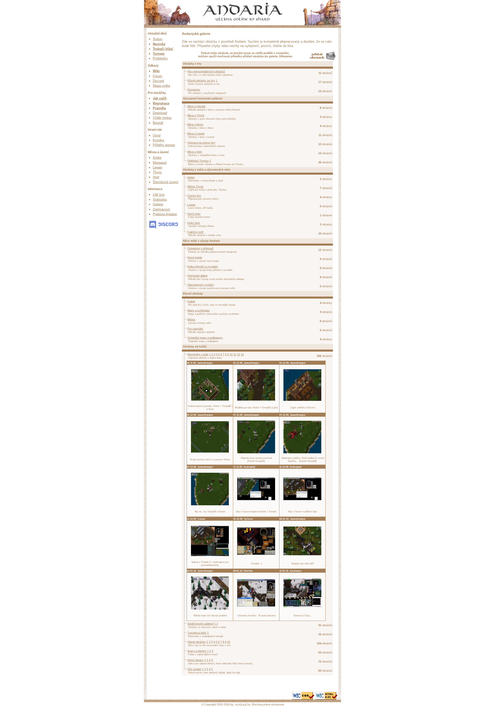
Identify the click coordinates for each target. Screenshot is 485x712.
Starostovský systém (200, 284)
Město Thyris (195, 186)
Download (160, 113)
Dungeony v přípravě (200, 248)
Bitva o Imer (194, 151)
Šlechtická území (165, 182)
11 (234, 354)
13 (242, 354)
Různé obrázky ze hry (201, 80)
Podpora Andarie (165, 214)
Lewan (157, 167)
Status (157, 39)
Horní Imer (194, 213)
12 (238, 354)
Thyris (157, 172)
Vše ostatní (194, 669)
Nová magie (194, 257)
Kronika (158, 140)
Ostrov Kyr (194, 195)
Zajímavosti (161, 209)
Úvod (156, 135)
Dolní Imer (193, 222)
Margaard (159, 163)
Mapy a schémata (198, 310)
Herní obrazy (195, 660)
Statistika (160, 199)
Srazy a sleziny (196, 650)
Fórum (157, 76)
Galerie (158, 204)
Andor (157, 158)
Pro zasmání (195, 328)
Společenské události (200, 623)
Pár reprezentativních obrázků (206, 71)
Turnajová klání (196, 632)
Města (191, 319)
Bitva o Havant (196, 106)
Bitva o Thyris (195, 115)
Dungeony (193, 89)
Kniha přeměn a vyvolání (202, 266)
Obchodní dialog (197, 275)
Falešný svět (195, 231)
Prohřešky (160, 58)
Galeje (191, 301)
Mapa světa (161, 86)
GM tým (159, 195)
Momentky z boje (197, 354)
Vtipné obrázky (196, 641)
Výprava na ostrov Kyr (201, 142)
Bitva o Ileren (195, 124)
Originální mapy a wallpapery (205, 337)
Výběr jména (162, 118)
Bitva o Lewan (196, 133)
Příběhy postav (164, 145)
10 (231, 354)
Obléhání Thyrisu (198, 160)
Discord (158, 81)
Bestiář (158, 123)
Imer (156, 177)
